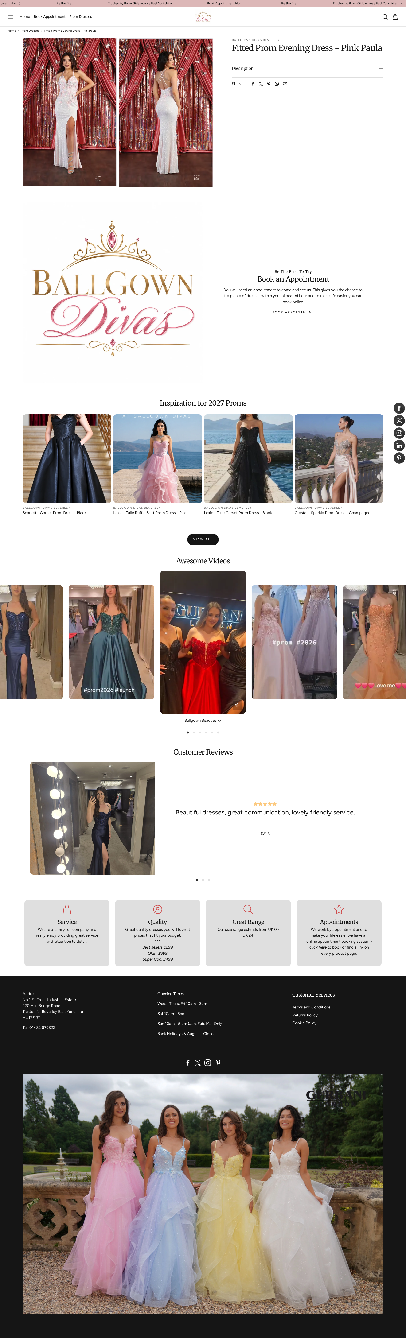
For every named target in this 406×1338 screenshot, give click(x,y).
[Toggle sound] (237, 705)
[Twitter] (261, 84)
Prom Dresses (30, 30)
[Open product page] (67, 458)
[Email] (285, 84)
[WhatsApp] (277, 84)
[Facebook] (253, 84)
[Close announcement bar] (401, 3)
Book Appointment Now (224, 3)
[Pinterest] (269, 84)
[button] (11, 17)
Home (12, 30)
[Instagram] (207, 1062)
